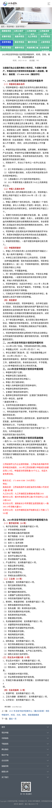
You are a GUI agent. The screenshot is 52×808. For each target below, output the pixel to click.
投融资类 (5, 766)
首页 (3, 27)
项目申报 (10, 27)
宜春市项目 (6, 36)
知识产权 (5, 755)
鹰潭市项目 (19, 48)
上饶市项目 (45, 42)
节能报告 (5, 744)
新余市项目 (19, 42)
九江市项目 (32, 36)
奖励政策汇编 (32, 48)
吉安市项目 (20, 27)
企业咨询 (5, 760)
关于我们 (5, 777)
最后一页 (13, 719)
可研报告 (5, 738)
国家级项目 (6, 31)
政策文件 (5, 772)
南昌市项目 (19, 36)
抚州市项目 (45, 36)
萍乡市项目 (6, 48)
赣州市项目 (32, 42)
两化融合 (5, 749)
